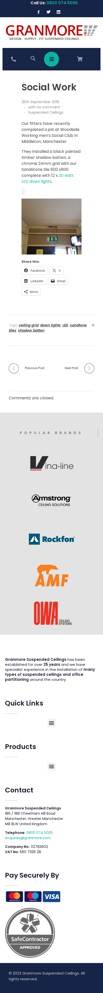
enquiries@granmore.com (28, 837)
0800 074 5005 (39, 832)
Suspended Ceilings (45, 112)
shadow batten (31, 330)
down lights (50, 325)
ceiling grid (28, 325)
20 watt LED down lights (48, 178)
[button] (52, 723)
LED (65, 325)
